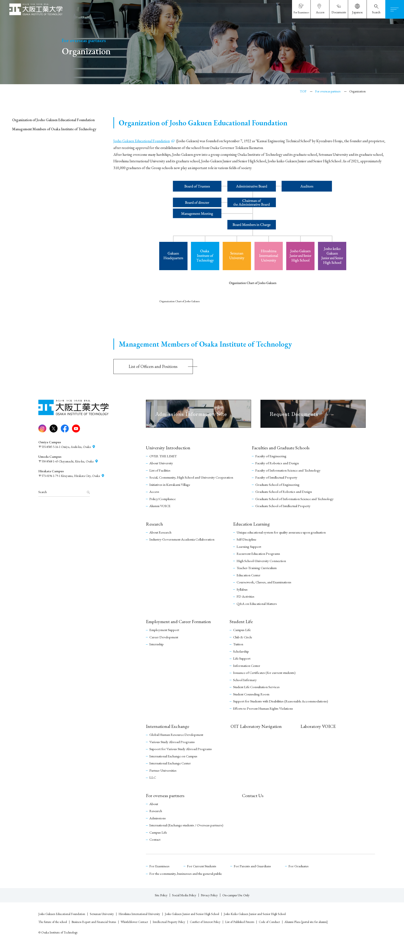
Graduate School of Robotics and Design (283, 491)
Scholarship (241, 651)
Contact (154, 839)
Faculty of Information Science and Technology (288, 470)
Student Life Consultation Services (256, 687)
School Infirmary (245, 680)
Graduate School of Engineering (277, 484)
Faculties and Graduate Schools (281, 448)
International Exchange (167, 726)
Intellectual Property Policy (169, 922)
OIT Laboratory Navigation (256, 726)
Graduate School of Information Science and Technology (294, 499)
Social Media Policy (184, 895)
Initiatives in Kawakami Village (169, 484)
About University (161, 463)
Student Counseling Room (251, 694)
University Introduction (168, 448)
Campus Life (242, 630)
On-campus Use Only (235, 895)
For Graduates (299, 866)
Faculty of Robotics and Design (277, 463)
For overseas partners (165, 795)
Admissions (157, 818)
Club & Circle (242, 637)
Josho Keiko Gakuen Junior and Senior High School (255, 914)
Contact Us (252, 795)
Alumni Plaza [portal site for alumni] (306, 922)
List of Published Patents (239, 922)
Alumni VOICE (159, 506)
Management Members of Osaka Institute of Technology (54, 129)
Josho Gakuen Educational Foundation (61, 914)
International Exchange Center (170, 763)
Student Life (241, 621)
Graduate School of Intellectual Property (282, 506)
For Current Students (201, 866)
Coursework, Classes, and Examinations (264, 582)
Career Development (163, 637)
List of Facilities (159, 470)
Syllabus (242, 589)
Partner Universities (163, 770)
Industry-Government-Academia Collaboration (181, 539)
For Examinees (159, 866)
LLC (152, 777)
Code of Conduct (269, 922)
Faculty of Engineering (270, 456)
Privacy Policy (209, 895)
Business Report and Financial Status (94, 922)
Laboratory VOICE (318, 726)
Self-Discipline (246, 539)
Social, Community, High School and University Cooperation (191, 477)
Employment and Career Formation (178, 621)
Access (154, 491)
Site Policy (161, 895)
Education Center (248, 575)
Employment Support (164, 630)
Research (154, 524)
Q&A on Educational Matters (257, 603)
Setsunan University (102, 914)
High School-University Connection (261, 561)
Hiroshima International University (139, 914)
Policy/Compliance (162, 499)
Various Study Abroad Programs (172, 742)
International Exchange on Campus (173, 756)
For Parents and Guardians (252, 866)
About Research (160, 532)
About (153, 804)
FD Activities (245, 596)
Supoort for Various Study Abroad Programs (180, 749)
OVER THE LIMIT (163, 456)
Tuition (238, 644)
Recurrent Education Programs (258, 553)
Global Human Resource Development (176, 734)
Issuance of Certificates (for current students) (264, 672)
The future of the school (52, 922)
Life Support (241, 658)
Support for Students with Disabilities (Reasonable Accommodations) (280, 701)
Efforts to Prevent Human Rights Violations (263, 708)
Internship (156, 644)
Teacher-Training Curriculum (257, 568)
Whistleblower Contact (134, 922)
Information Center (246, 665)
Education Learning (251, 524)
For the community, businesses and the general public (185, 873)
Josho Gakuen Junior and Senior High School (192, 914)
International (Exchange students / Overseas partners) (186, 825)
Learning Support (249, 546)
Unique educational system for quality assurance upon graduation (281, 532)
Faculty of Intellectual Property (276, 477)
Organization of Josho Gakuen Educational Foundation (53, 119)
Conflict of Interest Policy (205, 922)
